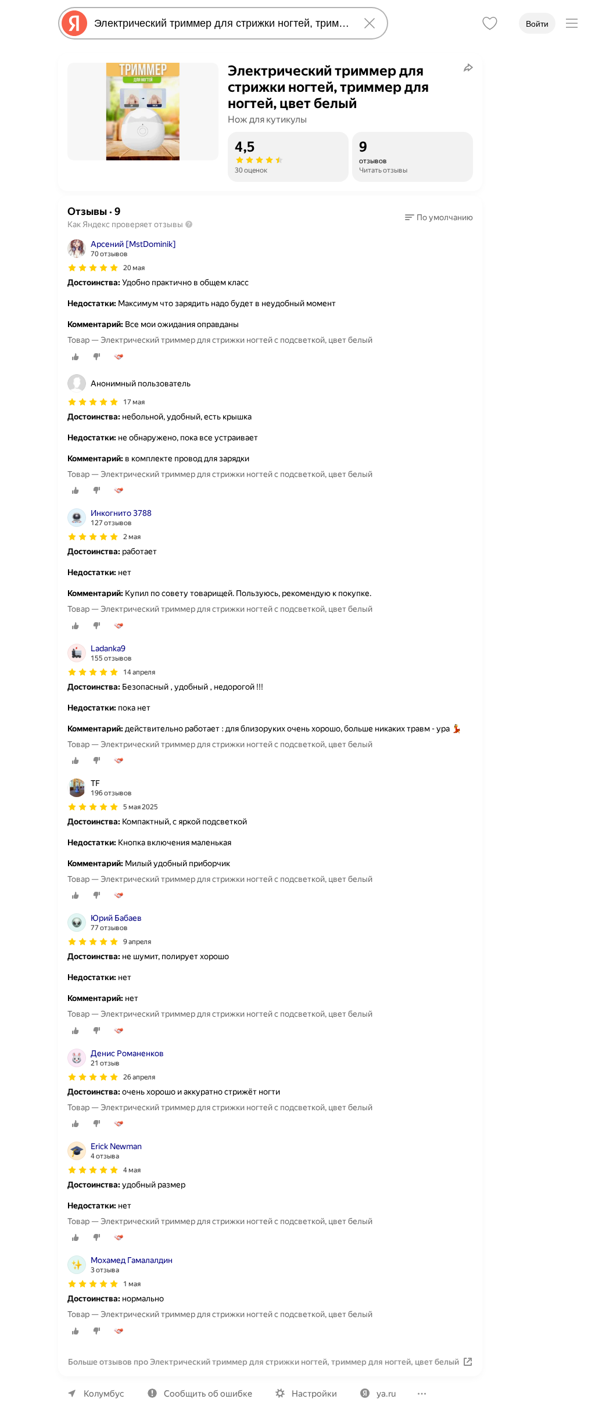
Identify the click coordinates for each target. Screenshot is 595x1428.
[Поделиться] (468, 67)
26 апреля (139, 1077)
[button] (439, 217)
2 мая (132, 537)
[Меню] (571, 23)
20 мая (134, 268)
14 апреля (139, 672)
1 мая (132, 1284)
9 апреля (137, 942)
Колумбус (104, 1393)
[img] (93, 267)
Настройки (314, 1393)
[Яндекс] (74, 23)
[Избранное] (490, 23)
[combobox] (220, 23)
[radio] (75, 357)
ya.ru (386, 1393)
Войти (537, 23)
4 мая (132, 1170)
